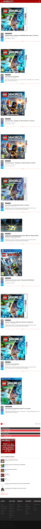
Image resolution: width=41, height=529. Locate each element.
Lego (9, 524)
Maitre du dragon (4, 506)
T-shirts (26, 504)
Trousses (35, 508)
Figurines (2, 511)
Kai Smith (7, 474)
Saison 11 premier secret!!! (11, 469)
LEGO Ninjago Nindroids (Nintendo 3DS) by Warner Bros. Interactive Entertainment (22, 236)
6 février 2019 (7, 461)
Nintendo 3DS (7, 74)
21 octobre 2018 (13, 122)
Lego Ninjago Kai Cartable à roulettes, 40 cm (15, 488)
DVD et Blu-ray (19, 509)
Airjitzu (2, 504)
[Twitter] (2, 40)
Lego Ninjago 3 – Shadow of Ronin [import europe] (20, 163)
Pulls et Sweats (27, 508)
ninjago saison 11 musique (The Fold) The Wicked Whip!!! (17, 483)
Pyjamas (26, 509)
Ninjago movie (3, 509)
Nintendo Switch (8, 33)
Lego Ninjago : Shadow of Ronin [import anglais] (19, 120)
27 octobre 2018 (7, 489)
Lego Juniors (3, 513)
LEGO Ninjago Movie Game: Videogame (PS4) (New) (19, 280)
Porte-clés (35, 509)
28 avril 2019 (7, 470)
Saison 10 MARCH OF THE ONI (11, 459)
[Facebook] (2, 37)
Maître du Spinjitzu (4, 508)
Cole (6, 478)
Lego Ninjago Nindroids (12, 76)
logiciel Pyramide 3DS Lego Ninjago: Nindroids (19, 322)
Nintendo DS (11, 506)
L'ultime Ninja (7, 36)
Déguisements (27, 506)
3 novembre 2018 (7, 475)
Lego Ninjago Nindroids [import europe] (17, 205)
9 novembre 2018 (13, 78)
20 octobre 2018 (13, 281)
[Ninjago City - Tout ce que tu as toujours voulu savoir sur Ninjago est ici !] (12, 1)
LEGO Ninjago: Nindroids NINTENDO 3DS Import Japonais (21, 35)
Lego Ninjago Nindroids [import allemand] (17, 408)
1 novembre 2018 (7, 480)
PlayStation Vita (8, 406)
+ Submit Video (5, 494)
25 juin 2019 (7, 465)
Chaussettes (27, 513)
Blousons (27, 511)
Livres (18, 508)
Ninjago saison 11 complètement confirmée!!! (15, 464)
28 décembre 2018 (14, 36)
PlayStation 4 (11, 509)
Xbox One (10, 513)
